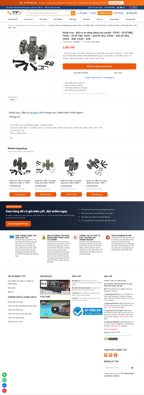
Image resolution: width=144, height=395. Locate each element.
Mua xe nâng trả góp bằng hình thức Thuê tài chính (58, 238)
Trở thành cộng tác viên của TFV (26, 237)
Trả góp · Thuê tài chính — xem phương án (99, 77)
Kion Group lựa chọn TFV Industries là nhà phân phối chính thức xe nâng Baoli (87, 283)
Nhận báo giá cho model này (99, 66)
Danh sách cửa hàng (52, 7)
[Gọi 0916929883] (4, 390)
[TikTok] (124, 7)
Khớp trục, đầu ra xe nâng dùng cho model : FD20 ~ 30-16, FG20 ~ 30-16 (96, 182)
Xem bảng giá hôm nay (18, 224)
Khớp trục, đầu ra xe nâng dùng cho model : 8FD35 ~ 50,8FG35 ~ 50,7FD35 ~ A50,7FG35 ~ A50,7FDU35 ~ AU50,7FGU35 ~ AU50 (45, 182)
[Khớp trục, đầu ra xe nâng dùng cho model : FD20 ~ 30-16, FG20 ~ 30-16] (97, 166)
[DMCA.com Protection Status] (111, 339)
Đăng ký (11, 292)
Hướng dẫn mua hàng (15, 302)
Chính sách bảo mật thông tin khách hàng (22, 306)
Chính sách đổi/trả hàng (16, 318)
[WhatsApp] (4, 380)
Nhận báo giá (106, 13)
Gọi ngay (83, 13)
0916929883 (110, 7)
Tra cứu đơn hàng (95, 7)
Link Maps (110, 300)
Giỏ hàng (119, 13)
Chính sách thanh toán (15, 310)
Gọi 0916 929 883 (81, 73)
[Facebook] (118, 7)
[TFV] (15, 13)
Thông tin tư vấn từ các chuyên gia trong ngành (89, 238)
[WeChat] (4, 375)
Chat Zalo (118, 73)
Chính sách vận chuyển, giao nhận (19, 314)
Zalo (94, 13)
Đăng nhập (133, 13)
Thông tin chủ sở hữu (15, 322)
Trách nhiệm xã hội (121, 236)
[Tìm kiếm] (73, 13)
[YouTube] (121, 7)
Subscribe (132, 367)
